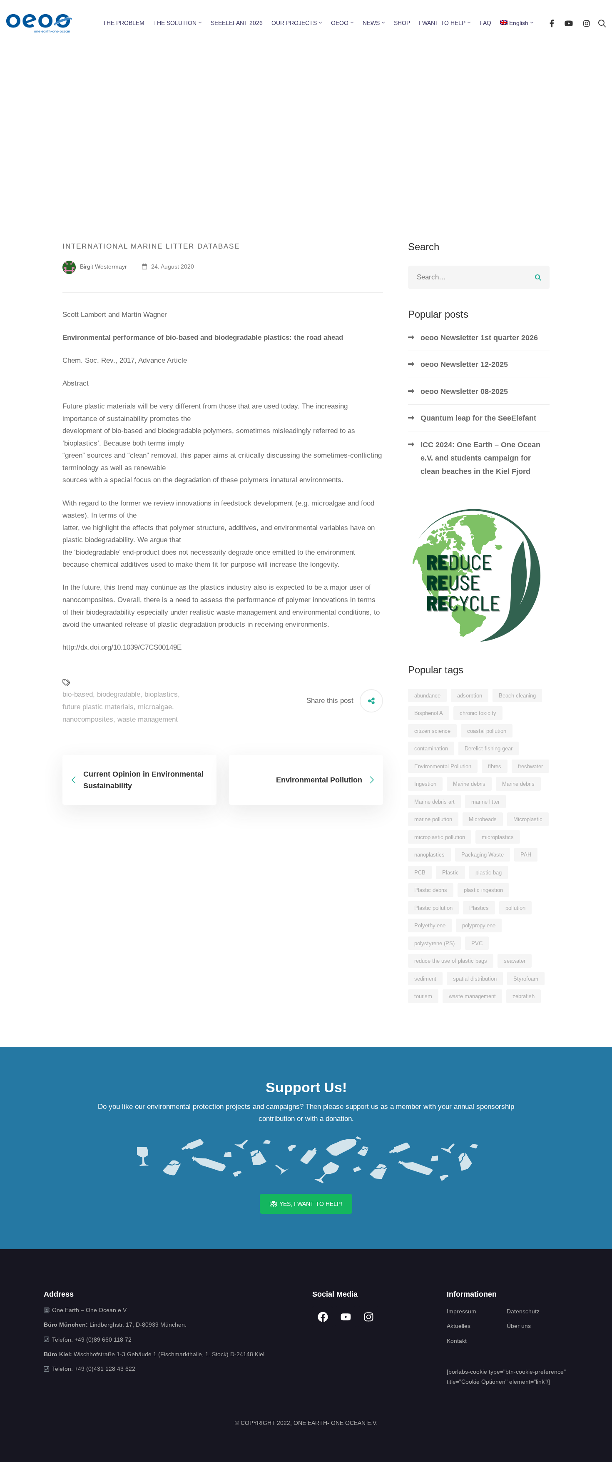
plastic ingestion (483, 890)
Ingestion (425, 784)
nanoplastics (429, 855)
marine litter (485, 802)
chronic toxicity (478, 713)
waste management (147, 719)
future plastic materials (98, 707)
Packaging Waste (482, 855)
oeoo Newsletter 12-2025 (464, 364)
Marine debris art (434, 802)
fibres (494, 766)
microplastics (498, 837)
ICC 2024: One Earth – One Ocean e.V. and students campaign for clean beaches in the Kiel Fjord (480, 458)
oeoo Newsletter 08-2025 (464, 391)
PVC (477, 943)
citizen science (432, 731)
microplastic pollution (439, 837)
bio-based (77, 694)
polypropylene (478, 925)
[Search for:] (479, 277)
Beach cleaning (517, 695)
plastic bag (488, 872)
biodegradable (118, 694)
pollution (515, 908)
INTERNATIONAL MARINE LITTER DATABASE (151, 246)
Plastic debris (430, 890)
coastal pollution (486, 731)
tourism (423, 996)
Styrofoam (525, 979)
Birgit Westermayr (102, 266)
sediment (425, 979)
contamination (431, 748)
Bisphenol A (428, 713)
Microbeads (483, 819)
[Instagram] (586, 23)
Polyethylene (429, 925)
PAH (525, 855)
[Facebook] (551, 23)
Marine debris (469, 784)
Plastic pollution (433, 908)
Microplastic (527, 819)
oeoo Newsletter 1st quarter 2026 (479, 338)
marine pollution (433, 819)
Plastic (450, 872)
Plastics (479, 908)
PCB (419, 872)
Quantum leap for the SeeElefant (478, 418)
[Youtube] (568, 23)
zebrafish (523, 996)
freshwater (530, 766)
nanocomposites (87, 719)
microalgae (155, 707)
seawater (514, 961)
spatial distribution (475, 979)
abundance (427, 695)
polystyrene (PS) (434, 943)
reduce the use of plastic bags (450, 961)
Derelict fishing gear (488, 748)
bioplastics (161, 694)
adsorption (469, 695)
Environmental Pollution (442, 766)
